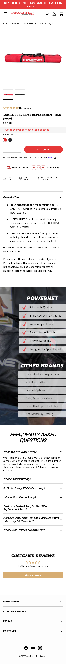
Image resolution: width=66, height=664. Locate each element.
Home (5, 23)
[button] (61, 13)
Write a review (33, 575)
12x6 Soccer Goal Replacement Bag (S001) (39, 23)
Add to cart (43, 149)
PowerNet (15, 23)
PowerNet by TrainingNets (35, 656)
